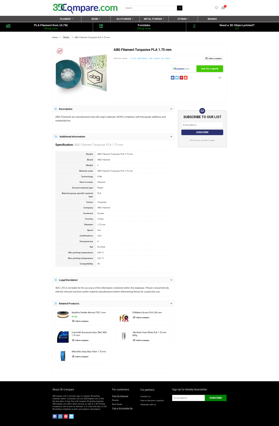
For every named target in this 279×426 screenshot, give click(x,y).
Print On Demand (120, 396)
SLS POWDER (124, 19)
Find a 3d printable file (122, 408)
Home (55, 37)
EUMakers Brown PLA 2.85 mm (147, 312)
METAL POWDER (153, 19)
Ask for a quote (209, 68)
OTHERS (182, 19)
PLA (162, 58)
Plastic (66, 37)
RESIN (95, 19)
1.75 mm (133, 58)
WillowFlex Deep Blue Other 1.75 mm (89, 351)
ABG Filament (142, 58)
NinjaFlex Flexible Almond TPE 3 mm (89, 312)
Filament (157, 58)
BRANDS (212, 19)
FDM (150, 58)
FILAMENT (65, 19)
